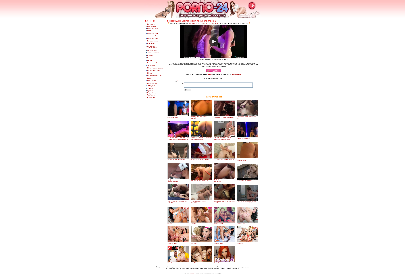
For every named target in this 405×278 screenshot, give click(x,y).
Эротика (150, 91)
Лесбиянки (151, 65)
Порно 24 (192, 273)
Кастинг (150, 60)
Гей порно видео (153, 28)
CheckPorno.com (219, 243)
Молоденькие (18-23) (154, 75)
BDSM (149, 31)
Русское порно (152, 83)
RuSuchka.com (218, 223)
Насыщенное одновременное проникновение (246, 159)
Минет (149, 73)
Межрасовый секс (153, 70)
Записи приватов (153, 53)
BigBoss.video (213, 23)
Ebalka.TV (217, 263)
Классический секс (153, 63)
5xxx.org (169, 223)
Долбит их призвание (243, 138)
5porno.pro (240, 243)
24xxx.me (204, 23)
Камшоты (150, 58)
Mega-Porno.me (194, 23)
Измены (150, 55)
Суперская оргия (172, 117)
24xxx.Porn (170, 263)
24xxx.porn (151, 97)
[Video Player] (213, 41)
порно (209, 74)
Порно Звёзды (152, 93)
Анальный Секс (152, 36)
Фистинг (150, 88)
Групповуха (151, 43)
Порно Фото (151, 26)
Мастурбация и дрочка (155, 68)
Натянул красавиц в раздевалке (246, 202)
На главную (151, 24)
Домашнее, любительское (152, 47)
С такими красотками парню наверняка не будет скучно (222, 138)
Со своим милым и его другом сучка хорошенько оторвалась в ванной (178, 138)
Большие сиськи (153, 38)
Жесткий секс (152, 50)
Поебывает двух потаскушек (176, 159)
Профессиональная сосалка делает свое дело (176, 180)
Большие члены (152, 41)
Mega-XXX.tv (236, 74)
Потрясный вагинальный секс (200, 159)
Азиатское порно (153, 33)
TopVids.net (151, 95)
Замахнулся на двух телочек (245, 180)
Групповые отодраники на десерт (224, 117)
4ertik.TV (193, 263)
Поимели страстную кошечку (199, 180)
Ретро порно (151, 80)
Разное (149, 78)
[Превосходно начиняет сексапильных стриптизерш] (213, 72)
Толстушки (151, 86)
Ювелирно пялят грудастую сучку (224, 159)
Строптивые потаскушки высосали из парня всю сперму (201, 138)
